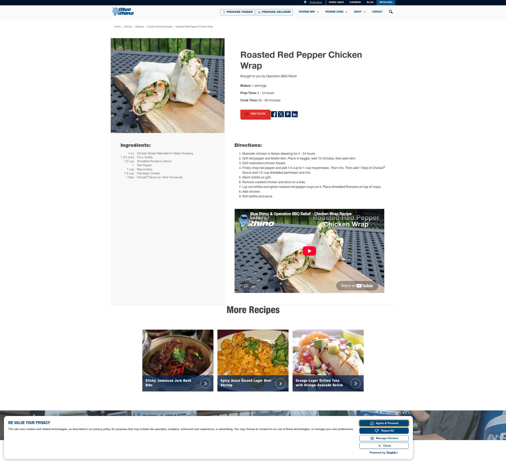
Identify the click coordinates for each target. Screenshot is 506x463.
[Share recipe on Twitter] (281, 114)
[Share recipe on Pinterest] (288, 114)
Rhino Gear (336, 2)
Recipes (139, 27)
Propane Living (334, 12)
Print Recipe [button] (258, 114)
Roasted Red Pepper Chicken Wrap (194, 27)
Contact (377, 12)
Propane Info (307, 12)
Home (117, 27)
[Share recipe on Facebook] (274, 114)
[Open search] (391, 12)
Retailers (386, 2)
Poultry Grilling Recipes (159, 27)
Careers (355, 2)
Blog (370, 2)
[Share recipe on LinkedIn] (295, 114)
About (358, 12)
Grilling (128, 27)
